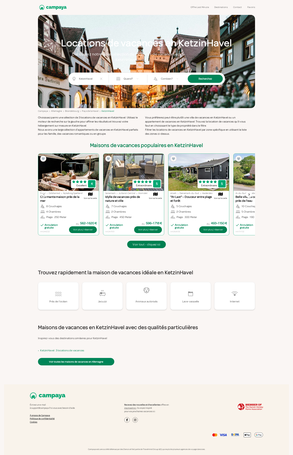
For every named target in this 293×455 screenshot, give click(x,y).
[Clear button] (101, 78)
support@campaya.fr (41, 408)
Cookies (33, 422)
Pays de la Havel (90, 111)
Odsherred (54, 193)
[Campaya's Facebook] (127, 420)
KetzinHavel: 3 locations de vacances (62, 350)
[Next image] (249, 194)
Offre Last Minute (200, 7)
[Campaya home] (52, 7)
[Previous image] (44, 194)
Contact (237, 7)
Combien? (167, 78)
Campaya (43, 111)
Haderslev (207, 193)
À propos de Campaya (40, 415)
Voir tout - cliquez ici (146, 244)
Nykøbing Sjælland (72, 193)
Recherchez (205, 78)
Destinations (221, 7)
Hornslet (143, 193)
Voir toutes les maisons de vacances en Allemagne (76, 361)
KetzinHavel (108, 111)
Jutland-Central (127, 193)
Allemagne (56, 111)
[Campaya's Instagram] (135, 420)
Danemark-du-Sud (189, 193)
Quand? (128, 78)
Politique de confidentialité (42, 418)
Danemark (110, 193)
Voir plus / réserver (83, 229)
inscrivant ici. (130, 408)
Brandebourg (72, 111)
